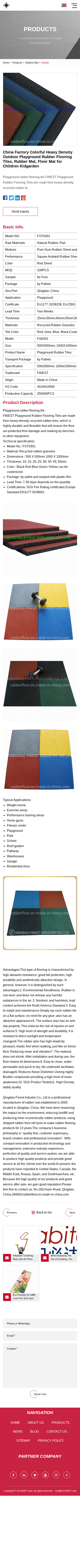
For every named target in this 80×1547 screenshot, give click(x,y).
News (18, 1431)
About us (36, 1422)
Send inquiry (20, 211)
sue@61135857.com (66, 1491)
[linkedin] (24, 1475)
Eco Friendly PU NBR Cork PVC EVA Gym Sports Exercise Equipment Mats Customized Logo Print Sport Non (25, 1297)
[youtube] (45, 1475)
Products (17, 62)
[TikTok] (66, 1475)
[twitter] (34, 1475)
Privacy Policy (51, 1440)
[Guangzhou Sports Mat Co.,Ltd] (6, 5)
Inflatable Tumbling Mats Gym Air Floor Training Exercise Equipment (23, 1258)
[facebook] (13, 1475)
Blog (34, 1431)
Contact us (57, 1431)
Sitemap (23, 1440)
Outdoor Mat (31, 62)
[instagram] (56, 1475)
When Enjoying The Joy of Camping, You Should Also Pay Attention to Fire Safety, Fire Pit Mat (63, 1258)
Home (6, 62)
